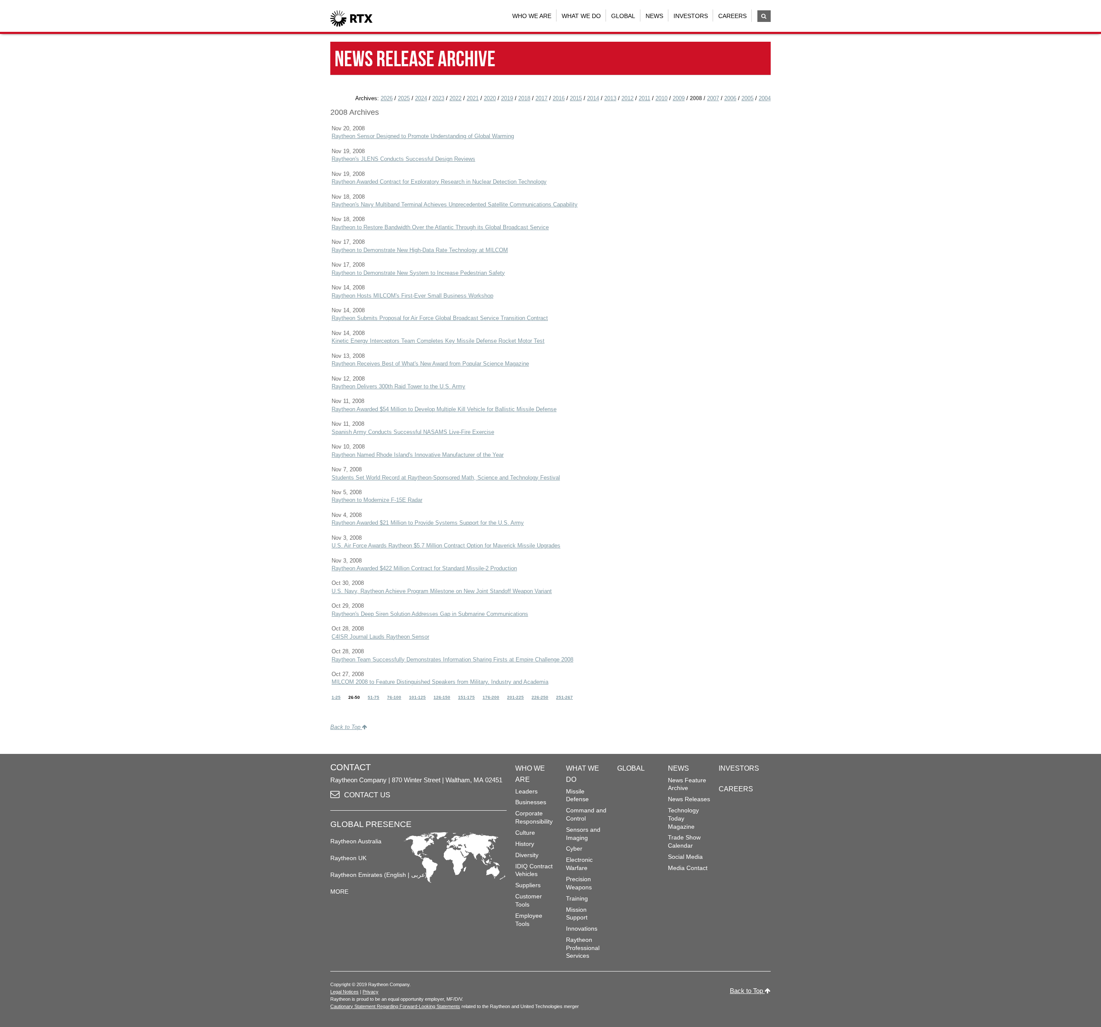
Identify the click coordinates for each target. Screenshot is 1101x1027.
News (654, 15)
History (524, 843)
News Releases (689, 799)
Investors (691, 15)
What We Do (581, 15)
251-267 (564, 697)
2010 (661, 98)
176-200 (491, 697)
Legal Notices (344, 991)
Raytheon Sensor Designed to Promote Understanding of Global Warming (423, 136)
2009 (679, 98)
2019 (507, 98)
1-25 (336, 697)
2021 (473, 98)
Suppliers (528, 885)
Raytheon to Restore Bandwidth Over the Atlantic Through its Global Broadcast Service (440, 227)
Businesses (530, 802)
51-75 (373, 697)
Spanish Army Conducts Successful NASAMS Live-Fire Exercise (413, 432)
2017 (541, 98)
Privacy (370, 991)
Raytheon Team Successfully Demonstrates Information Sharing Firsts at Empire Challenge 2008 (452, 659)
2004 (765, 98)
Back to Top (346, 727)
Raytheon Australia (355, 841)
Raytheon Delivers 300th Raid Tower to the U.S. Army (398, 386)
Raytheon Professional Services (583, 947)
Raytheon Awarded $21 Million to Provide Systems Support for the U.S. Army (428, 523)
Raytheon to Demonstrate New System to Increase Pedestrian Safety (418, 273)
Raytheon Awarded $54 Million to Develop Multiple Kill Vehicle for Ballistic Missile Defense (444, 409)
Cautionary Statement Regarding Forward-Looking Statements (395, 1006)
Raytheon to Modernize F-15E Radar (377, 500)
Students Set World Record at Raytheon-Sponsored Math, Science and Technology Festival (446, 477)
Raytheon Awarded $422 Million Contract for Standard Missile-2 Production (424, 568)
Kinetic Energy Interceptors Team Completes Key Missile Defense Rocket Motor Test (438, 341)
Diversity (526, 855)
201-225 (515, 697)
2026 (387, 98)
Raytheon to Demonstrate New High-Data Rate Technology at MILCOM (420, 250)
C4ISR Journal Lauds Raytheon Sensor (380, 636)
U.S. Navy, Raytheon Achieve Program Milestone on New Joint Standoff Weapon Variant (442, 591)
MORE (339, 891)
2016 (559, 98)
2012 (627, 98)
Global (623, 15)
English (396, 874)
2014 (593, 98)
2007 (713, 98)
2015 (576, 98)
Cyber (574, 848)
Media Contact (687, 867)
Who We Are (531, 15)
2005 (747, 98)
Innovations (581, 928)
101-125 (417, 697)
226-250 (540, 697)
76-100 (394, 697)
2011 (644, 98)
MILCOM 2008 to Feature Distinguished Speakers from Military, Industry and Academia (440, 682)
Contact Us (367, 795)
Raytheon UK (348, 858)
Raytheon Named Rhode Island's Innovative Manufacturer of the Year (418, 455)
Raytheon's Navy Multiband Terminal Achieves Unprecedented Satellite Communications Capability (455, 204)
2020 (490, 98)
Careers (732, 15)
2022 (455, 98)
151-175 (466, 697)
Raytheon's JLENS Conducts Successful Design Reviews (403, 159)
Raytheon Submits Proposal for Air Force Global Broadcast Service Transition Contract (440, 318)
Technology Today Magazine (683, 818)
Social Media (685, 856)
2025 (404, 98)
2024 (421, 98)
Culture (525, 832)
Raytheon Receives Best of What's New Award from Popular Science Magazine (430, 363)
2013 (610, 98)
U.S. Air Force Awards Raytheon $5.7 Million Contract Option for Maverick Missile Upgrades (446, 545)
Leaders (526, 791)
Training (577, 898)
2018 (524, 98)
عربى (418, 874)
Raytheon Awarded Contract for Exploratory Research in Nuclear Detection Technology (439, 181)
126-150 (442, 697)
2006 (730, 98)
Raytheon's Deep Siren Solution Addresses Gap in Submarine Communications (430, 614)
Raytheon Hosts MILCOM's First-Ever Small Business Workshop (412, 295)
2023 (438, 98)
